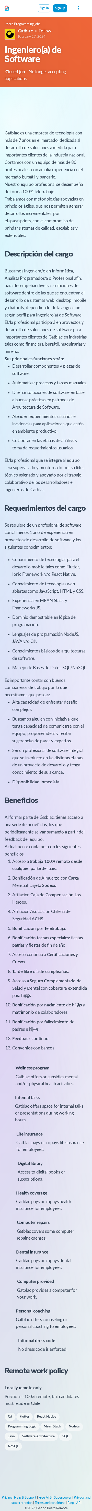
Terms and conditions (50, 1503)
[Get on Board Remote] (7, 9)
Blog (70, 1503)
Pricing (7, 1497)
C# (10, 1416)
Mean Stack (52, 1426)
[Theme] (70, 8)
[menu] (78, 8)
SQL (65, 1436)
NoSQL (13, 1446)
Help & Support (25, 1497)
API (79, 1503)
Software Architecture (38, 1436)
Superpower (63, 1497)
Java (11, 1436)
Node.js (74, 1426)
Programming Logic (22, 1426)
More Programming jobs (22, 24)
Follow (45, 31)
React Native (46, 1416)
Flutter (24, 1416)
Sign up (60, 8)
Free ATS (45, 1497)
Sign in (44, 8)
